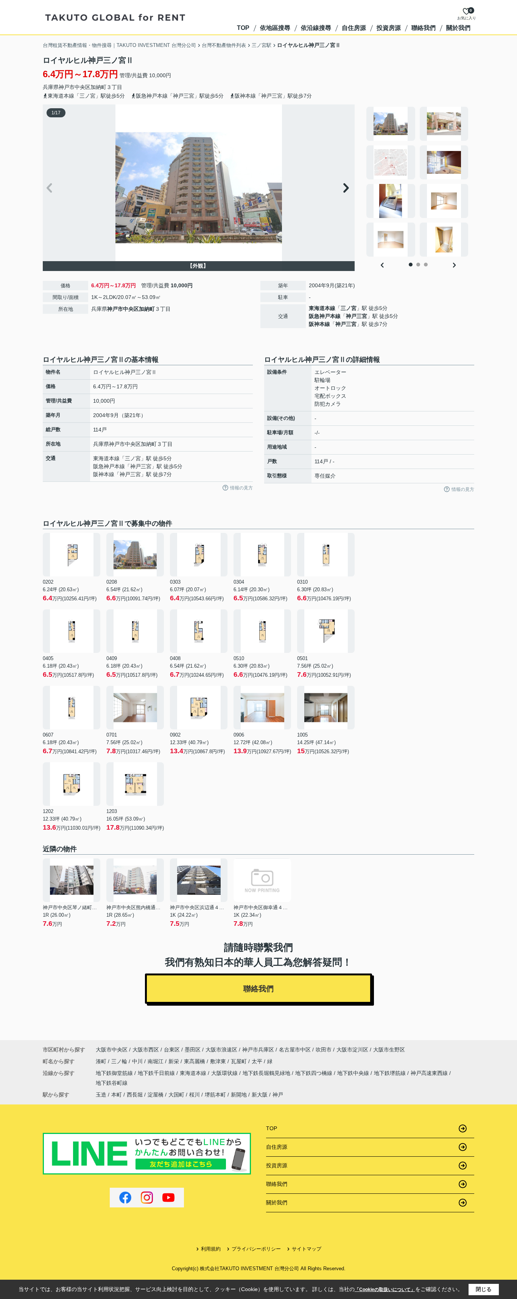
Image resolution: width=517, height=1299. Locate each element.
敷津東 (218, 1061)
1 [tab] (411, 264)
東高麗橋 (195, 1061)
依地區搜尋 (275, 28)
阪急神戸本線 (325, 316)
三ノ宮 (349, 308)
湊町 (102, 1061)
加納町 (98, 87)
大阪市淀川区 (352, 1050)
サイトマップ (306, 1249)
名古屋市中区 (295, 1050)
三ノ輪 (120, 1061)
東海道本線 (322, 308)
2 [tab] (418, 264)
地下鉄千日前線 (157, 1073)
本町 (116, 1095)
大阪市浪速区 (221, 1050)
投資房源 (389, 28)
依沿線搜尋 (316, 28)
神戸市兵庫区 (258, 1050)
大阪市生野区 (389, 1050)
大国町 (176, 1095)
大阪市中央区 (112, 1050)
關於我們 (458, 28)
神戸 (278, 1095)
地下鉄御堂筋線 (115, 1073)
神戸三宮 (356, 316)
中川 (138, 1061)
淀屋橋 (156, 1095)
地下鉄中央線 (354, 1073)
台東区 (172, 1050)
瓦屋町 (239, 1061)
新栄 (174, 1061)
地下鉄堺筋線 (390, 1073)
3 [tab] (426, 264)
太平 (258, 1061)
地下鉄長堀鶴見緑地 (267, 1073)
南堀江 (156, 1061)
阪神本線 (319, 324)
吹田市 (324, 1050)
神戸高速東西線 (430, 1073)
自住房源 (354, 28)
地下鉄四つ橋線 (314, 1073)
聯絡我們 (423, 28)
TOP (243, 28)
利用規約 (211, 1249)
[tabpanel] (418, 181)
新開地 (239, 1095)
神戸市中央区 (74, 87)
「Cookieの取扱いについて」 (385, 1289)
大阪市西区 (145, 1050)
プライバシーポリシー (256, 1249)
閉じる (484, 1289)
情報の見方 (241, 488)
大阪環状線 (225, 1073)
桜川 (194, 1095)
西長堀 (135, 1095)
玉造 (101, 1095)
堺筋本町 (215, 1095)
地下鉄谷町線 (112, 1083)
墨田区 (193, 1050)
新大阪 (260, 1095)
